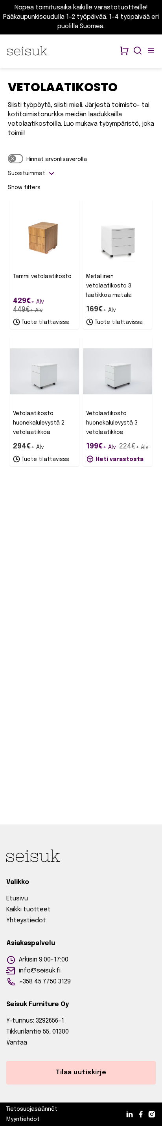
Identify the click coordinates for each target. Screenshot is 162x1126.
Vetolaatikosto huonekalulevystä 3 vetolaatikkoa (112, 423)
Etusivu (17, 898)
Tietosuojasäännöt (31, 1109)
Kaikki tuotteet (28, 909)
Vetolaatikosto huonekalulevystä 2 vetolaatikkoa (38, 423)
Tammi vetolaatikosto (42, 276)
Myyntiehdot (23, 1119)
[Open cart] (124, 51)
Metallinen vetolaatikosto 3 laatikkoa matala (109, 286)
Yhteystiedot (26, 920)
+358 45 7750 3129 (45, 981)
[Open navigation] (151, 51)
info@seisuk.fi (40, 970)
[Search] (137, 51)
